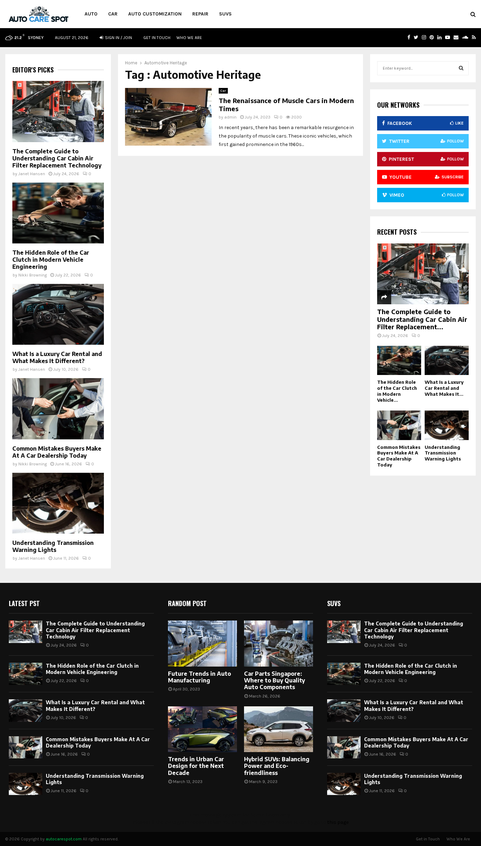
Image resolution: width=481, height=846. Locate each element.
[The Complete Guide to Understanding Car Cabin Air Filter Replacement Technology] (58, 111)
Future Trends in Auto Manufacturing (199, 677)
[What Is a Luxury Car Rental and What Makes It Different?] (58, 314)
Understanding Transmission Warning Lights (53, 546)
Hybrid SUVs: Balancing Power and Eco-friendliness (277, 766)
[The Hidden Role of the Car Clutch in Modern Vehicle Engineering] (58, 213)
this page (338, 822)
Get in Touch (156, 37)
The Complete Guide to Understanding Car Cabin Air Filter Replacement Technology (56, 158)
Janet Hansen (31, 173)
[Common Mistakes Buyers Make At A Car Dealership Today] (58, 408)
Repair (200, 14)
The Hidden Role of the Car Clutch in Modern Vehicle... (397, 390)
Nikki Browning (32, 275)
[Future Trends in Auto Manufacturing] (202, 644)
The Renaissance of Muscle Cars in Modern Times (286, 104)
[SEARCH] (461, 68)
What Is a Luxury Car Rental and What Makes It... (444, 388)
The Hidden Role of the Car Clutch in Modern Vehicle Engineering (50, 259)
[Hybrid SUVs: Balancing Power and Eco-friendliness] (278, 729)
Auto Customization (155, 14)
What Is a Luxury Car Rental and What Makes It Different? (57, 357)
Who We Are (189, 37)
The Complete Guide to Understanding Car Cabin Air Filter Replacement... (422, 319)
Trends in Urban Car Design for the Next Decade (196, 766)
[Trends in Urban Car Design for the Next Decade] (202, 729)
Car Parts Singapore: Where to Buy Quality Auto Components (274, 680)
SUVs (225, 14)
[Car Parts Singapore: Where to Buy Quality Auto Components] (278, 644)
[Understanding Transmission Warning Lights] (58, 503)
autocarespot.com (64, 839)
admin (230, 117)
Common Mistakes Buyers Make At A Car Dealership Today (56, 452)
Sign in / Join (118, 37)
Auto (91, 14)
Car (113, 14)
